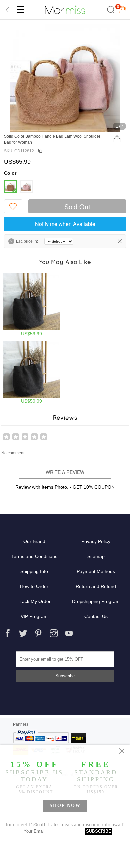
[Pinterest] (38, 633)
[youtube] (69, 633)
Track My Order (34, 601)
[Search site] (110, 10)
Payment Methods (96, 571)
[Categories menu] (20, 10)
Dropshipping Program (96, 601)
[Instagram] (53, 633)
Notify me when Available (65, 224)
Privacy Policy (95, 541)
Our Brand (34, 541)
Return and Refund (96, 586)
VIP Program (34, 616)
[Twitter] (23, 633)
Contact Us (96, 616)
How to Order (34, 586)
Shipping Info (34, 571)
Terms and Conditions (34, 556)
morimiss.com (65, 9)
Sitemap (96, 556)
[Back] (7, 10)
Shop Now (65, 805)
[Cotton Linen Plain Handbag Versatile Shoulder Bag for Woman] (31, 305)
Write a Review (65, 472)
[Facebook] (7, 633)
